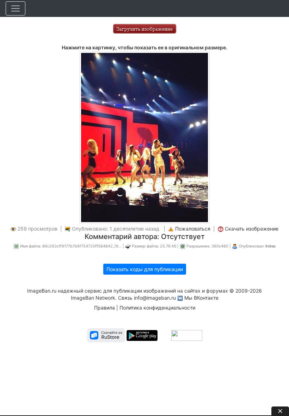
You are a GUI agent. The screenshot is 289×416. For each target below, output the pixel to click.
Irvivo (270, 246)
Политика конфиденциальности (157, 308)
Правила (104, 308)
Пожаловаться (192, 229)
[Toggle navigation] (15, 8)
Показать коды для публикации (144, 269)
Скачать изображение (251, 229)
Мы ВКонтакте (201, 298)
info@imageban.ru (155, 298)
